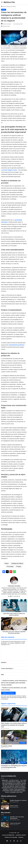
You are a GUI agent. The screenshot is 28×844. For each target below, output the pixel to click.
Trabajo (19, 566)
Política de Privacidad (11, 837)
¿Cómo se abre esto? (15, 823)
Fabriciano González (7, 23)
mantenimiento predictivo (16, 345)
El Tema (13, 6)
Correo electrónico (7, 668)
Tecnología (10, 566)
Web (2, 674)
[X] (13, 596)
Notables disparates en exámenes (18, 800)
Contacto (20, 837)
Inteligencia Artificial (17, 563)
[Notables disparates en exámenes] (5, 802)
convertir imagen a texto (9, 170)
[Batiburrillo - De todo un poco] (9, 2)
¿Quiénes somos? (20, 835)
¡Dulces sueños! (14, 805)
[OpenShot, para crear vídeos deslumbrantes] (5, 818)
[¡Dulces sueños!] (5, 807)
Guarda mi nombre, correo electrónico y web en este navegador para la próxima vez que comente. (14, 683)
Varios (8, 6)
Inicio (4, 6)
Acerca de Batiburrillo (8, 835)
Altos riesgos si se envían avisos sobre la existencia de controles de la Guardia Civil (14, 725)
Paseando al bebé (6, 746)
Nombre (4, 662)
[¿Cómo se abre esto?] (5, 825)
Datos (7, 563)
